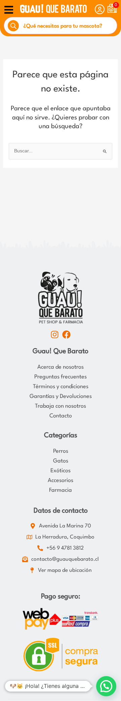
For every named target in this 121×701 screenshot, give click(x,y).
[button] (106, 686)
